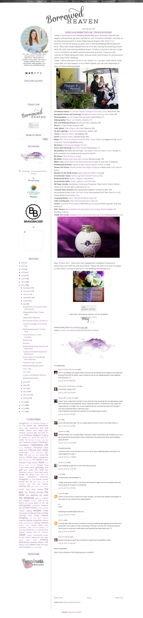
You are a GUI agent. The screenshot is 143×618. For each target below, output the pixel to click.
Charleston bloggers (30, 442)
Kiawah (38, 479)
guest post (33, 470)
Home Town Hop (41, 475)
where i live (43, 542)
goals (46, 467)
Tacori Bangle (112, 150)
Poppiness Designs (74, 612)
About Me (42, 1)
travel (22, 534)
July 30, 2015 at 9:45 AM (66, 543)
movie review (43, 486)
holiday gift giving (26, 474)
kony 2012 (37, 482)
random (22, 511)
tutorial (28, 537)
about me (31, 425)
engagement (43, 457)
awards (35, 430)
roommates (23, 513)
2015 (23, 285)
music (28, 489)
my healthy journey (34, 492)
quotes (46, 508)
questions (40, 508)
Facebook (25, 460)
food (41, 462)
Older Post (119, 598)
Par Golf (116, 192)
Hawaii (36, 472)
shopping (23, 518)
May (25, 385)
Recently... (26, 343)
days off (23, 454)
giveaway (39, 467)
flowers (35, 463)
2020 (23, 269)
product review (30, 507)
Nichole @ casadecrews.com (68, 386)
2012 (23, 408)
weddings (95, 330)
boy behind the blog (36, 437)
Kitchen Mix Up (25, 482)
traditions (45, 532)
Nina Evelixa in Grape (72, 156)
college (45, 450)
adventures (43, 425)
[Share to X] (85, 328)
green (26, 470)
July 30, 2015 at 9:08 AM (66, 531)
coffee (46, 448)
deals (29, 455)
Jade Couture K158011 (87, 173)
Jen (59, 420)
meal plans (35, 486)
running (44, 513)
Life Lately (27, 372)
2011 (23, 411)
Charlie (21, 448)
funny (27, 467)
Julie (60, 474)
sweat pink (43, 525)
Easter (35, 457)
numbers (33, 501)
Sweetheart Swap (25, 527)
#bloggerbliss (24, 423)
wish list (22, 547)
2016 (23, 282)
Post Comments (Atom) (72, 602)
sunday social (24, 525)
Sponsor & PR (108, 1)
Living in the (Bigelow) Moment (34, 375)
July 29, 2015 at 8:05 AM (66, 381)
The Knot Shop (82, 192)
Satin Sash (115, 167)
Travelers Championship (34, 535)
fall (33, 459)
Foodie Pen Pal (30, 465)
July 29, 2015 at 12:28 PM (67, 457)
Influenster (44, 477)
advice (21, 428)
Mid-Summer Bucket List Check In (35, 321)
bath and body (39, 433)
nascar (41, 498)
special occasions (34, 520)
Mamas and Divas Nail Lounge (75, 159)
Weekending (27, 340)
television (30, 530)
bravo (46, 437)
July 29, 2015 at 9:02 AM (66, 392)
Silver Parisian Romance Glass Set (83, 198)
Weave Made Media (28, 540)
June (25, 382)
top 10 (37, 532)
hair (46, 470)
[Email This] (81, 328)
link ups (36, 484)
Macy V (61, 520)
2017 (23, 279)
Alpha (26, 428)
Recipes (76, 1)
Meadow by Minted (62, 187)
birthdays (28, 435)
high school (43, 472)
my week (43, 495)
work (28, 547)
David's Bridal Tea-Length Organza (84, 167)
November (27, 291)
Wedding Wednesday (83, 330)
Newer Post (58, 598)
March (25, 392)
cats (20, 442)
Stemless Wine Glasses (70, 203)
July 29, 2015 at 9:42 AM (66, 426)
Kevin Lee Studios (74, 120)
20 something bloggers (38, 423)
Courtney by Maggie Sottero (75, 145)
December (27, 288)
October (26, 294)
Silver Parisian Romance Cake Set (84, 201)
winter (45, 545)
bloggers (37, 435)
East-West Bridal (79, 148)
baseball (22, 433)
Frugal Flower (66, 125)
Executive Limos (67, 134)
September (27, 297)
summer (44, 522)
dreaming (22, 457)
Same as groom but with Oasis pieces (87, 176)
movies (21, 489)
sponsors (30, 523)
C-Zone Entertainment (77, 131)
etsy (20, 460)
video (46, 537)
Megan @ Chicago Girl (66, 398)
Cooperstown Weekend (31, 318)
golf (21, 469)
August (26, 301)
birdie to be (62, 462)
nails (37, 498)
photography (25, 505)
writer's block (34, 547)
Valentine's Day (37, 537)
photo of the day (41, 503)
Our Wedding (90, 1)
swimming (35, 527)
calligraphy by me (82, 187)
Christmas (37, 447)
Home (30, 1)
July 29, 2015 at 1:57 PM (66, 515)
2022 (23, 263)
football (40, 465)
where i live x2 (24, 545)
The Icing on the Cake (74, 128)
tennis (36, 530)
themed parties (25, 532)
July (24, 304)
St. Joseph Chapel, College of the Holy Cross (88, 111)
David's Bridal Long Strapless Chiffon (88, 164)
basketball (29, 433)
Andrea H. (61, 431)
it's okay (32, 479)
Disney (42, 455)
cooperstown (23, 452)
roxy (38, 513)
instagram (23, 479)
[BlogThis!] (83, 328)
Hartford (30, 472)
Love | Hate (27, 369)
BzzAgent (38, 440)
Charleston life (59, 1)
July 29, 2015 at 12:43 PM (67, 469)
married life (24, 486)
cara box (45, 440)
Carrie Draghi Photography (78, 117)
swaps (34, 525)
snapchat (22, 520)
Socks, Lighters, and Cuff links (83, 181)
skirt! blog (32, 518)
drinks (29, 457)
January (26, 398)
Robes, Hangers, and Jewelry (81, 178)
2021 (23, 266)
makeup (45, 484)
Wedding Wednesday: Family (33, 366)
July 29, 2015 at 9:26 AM (66, 414)
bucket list (23, 440)
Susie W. (61, 493)
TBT (47, 527)
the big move (43, 530)
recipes (37, 510)
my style (63, 330)
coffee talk (23, 450)
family (39, 459)
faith (30, 460)
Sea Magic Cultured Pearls (95, 150)
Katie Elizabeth (63, 537)
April (25, 388)
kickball (45, 479)
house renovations (27, 477)
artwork (28, 430)
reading (29, 511)
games (32, 467)
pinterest (36, 505)
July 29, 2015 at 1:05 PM (66, 488)
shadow (44, 515)
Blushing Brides (83, 123)
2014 (23, 402)
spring (37, 522)
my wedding (70, 330)
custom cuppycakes (36, 452)
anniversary (33, 428)
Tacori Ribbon (96, 139)
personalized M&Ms (97, 203)
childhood (28, 448)
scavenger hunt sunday (29, 515)
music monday (37, 489)
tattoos (41, 527)
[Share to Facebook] (86, 328)
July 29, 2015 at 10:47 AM (67, 443)
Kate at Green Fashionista (67, 369)
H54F (41, 469)
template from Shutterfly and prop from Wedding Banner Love (96, 215)
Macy (56, 46)
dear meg (35, 455)
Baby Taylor (43, 430)
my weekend (26, 498)
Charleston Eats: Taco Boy (32, 363)
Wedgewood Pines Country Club (95, 114)
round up (32, 513)
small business (43, 518)
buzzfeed (31, 440)
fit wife (45, 460)
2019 (23, 272)
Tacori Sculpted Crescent (74, 139)
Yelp (40, 547)
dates (46, 452)
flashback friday (25, 463)
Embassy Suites (66, 137)
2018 (23, 275)
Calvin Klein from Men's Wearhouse (79, 162)
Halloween (23, 472)
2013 (23, 405)
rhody (45, 510)
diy (47, 454)
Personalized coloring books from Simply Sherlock (87, 209)
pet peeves (29, 503)
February (26, 395)
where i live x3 (36, 544)
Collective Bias (34, 450)
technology (22, 530)
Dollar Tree (74, 195)
